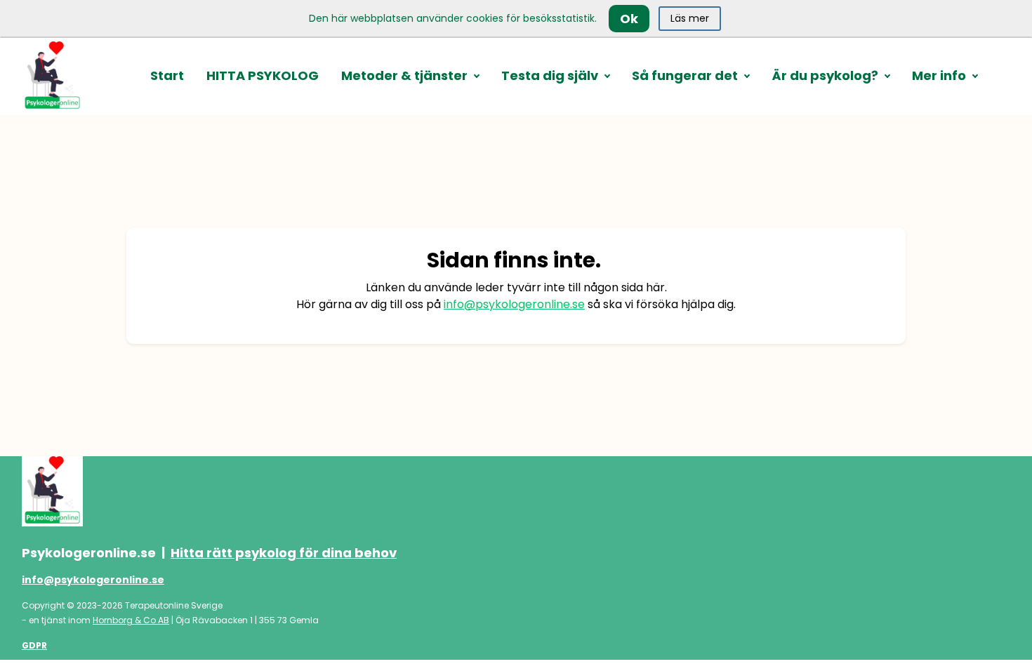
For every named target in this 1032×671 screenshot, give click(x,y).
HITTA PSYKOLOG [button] (262, 75)
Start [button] (167, 75)
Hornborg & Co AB (131, 620)
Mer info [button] (939, 75)
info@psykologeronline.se (514, 304)
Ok (629, 18)
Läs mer (689, 18)
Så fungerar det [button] (685, 75)
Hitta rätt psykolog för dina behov (284, 553)
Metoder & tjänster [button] (404, 75)
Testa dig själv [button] (549, 75)
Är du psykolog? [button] (825, 75)
